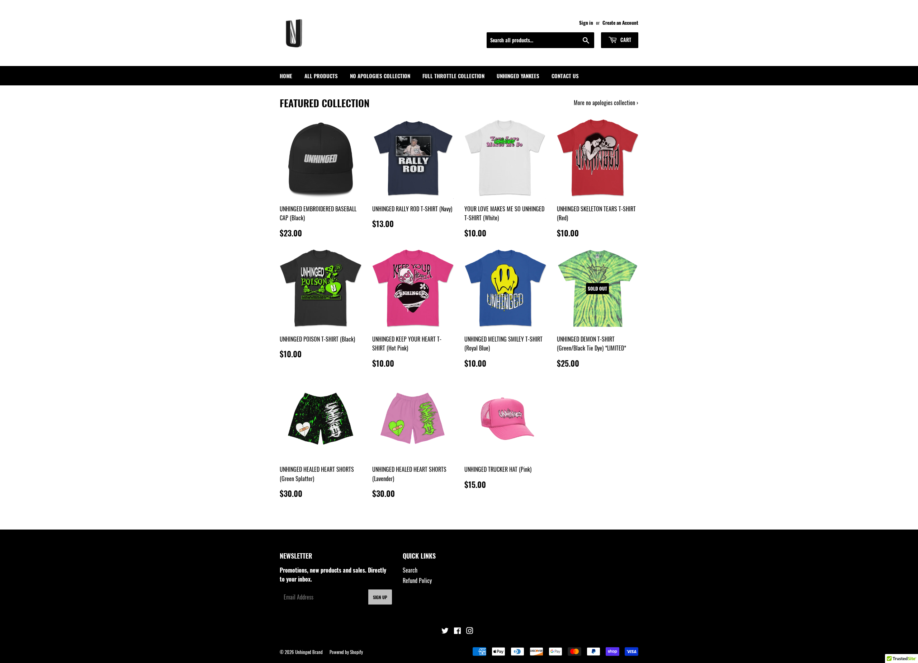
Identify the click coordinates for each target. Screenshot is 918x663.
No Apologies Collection (380, 76)
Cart (625, 39)
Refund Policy (417, 580)
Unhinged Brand (309, 651)
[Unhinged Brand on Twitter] (445, 631)
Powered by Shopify (346, 651)
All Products (321, 76)
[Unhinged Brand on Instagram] (469, 631)
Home (286, 76)
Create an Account (620, 22)
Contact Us (565, 76)
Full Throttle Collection (453, 76)
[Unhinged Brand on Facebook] (457, 631)
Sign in (586, 22)
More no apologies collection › (606, 102)
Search (410, 570)
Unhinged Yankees (518, 76)
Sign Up (380, 597)
